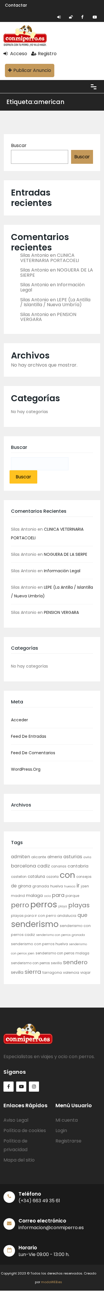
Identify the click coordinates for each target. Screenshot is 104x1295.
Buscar (19, 145)
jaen (85, 886)
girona (24, 886)
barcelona (23, 865)
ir (78, 885)
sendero (75, 962)
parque (72, 895)
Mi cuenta (66, 1120)
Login (61, 1130)
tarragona (52, 972)
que (82, 915)
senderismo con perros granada (60, 935)
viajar (85, 972)
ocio (47, 895)
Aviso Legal (15, 1120)
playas (79, 905)
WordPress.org (25, 769)
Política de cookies (24, 1130)
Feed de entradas (28, 736)
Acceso (18, 53)
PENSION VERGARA (61, 612)
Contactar (16, 5)
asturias (72, 856)
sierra (33, 972)
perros (43, 904)
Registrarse (68, 1141)
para (58, 895)
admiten (20, 856)
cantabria (78, 866)
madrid (18, 895)
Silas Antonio (34, 255)
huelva (56, 886)
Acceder (19, 720)
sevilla (17, 972)
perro (20, 905)
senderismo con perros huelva (39, 943)
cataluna (36, 876)
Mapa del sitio (19, 1160)
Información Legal (62, 571)
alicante (38, 856)
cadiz (43, 866)
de (14, 886)
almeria (54, 857)
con (67, 875)
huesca (69, 886)
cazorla (52, 876)
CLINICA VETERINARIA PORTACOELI (49, 258)
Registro (47, 53)
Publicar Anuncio (32, 70)
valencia (71, 972)
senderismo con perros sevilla (36, 963)
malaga (34, 895)
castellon (19, 876)
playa (62, 906)
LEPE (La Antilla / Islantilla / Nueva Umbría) (55, 302)
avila (87, 857)
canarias (58, 866)
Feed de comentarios (33, 753)
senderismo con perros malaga (62, 953)
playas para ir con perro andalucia (43, 915)
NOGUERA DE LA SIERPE (65, 554)
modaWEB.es (51, 1282)
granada (40, 886)
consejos (84, 876)
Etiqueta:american (35, 102)
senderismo (35, 924)
